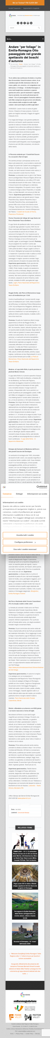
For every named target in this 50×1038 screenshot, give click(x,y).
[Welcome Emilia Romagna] (25, 1011)
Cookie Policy (29, 1033)
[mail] (31, 23)
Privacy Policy (19, 1033)
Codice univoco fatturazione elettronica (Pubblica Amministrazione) (25, 1029)
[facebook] (24, 23)
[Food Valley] (15, 1020)
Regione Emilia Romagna (31, 1024)
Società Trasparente (15, 8)
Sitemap (37, 1033)
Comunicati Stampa (23, 812)
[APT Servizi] (25, 17)
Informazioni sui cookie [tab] (37, 494)
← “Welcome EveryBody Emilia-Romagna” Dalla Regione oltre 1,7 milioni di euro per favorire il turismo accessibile (25, 955)
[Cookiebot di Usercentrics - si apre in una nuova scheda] (36, 487)
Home (20, 64)
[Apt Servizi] (25, 997)
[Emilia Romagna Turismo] (25, 1004)
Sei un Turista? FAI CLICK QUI (25, 2)
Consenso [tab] (7, 494)
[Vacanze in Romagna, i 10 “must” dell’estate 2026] (25, 931)
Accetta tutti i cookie (25, 535)
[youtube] (28, 23)
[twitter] (18, 23)
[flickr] (21, 23)
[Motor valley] (32, 1020)
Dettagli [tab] (19, 494)
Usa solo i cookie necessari (25, 549)
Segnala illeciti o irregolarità (31, 8)
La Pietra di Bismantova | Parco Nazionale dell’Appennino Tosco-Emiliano (24, 358)
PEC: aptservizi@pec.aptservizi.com (25, 1031)
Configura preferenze (24, 542)
